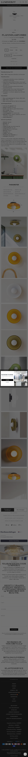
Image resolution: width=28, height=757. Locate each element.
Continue (7, 379)
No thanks (7, 382)
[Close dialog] (26, 371)
